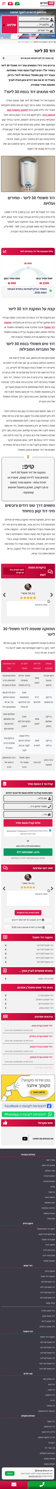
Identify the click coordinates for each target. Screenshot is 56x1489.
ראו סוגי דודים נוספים (46, 1411)
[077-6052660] (17, 3)
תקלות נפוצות (49, 1463)
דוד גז (52, 1400)
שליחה (11, 24)
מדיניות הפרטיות (11, 831)
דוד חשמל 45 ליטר (45, 949)
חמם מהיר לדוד (48, 1255)
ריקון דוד (51, 1442)
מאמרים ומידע (49, 1181)
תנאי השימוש (35, 36)
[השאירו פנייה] (10, 3)
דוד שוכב (51, 1389)
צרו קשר (51, 1192)
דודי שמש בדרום (46, 1003)
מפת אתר (51, 1218)
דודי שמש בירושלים (44, 999)
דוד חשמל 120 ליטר (44, 957)
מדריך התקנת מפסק (46, 1437)
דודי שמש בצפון (46, 1007)
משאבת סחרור (49, 1260)
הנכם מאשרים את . (35, 36)
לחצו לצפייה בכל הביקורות (17, 571)
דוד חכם (51, 1384)
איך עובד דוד (50, 1447)
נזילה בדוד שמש (48, 1431)
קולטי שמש (50, 1303)
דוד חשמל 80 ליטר (45, 962)
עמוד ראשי (50, 1159)
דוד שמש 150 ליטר (47, 1292)
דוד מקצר (51, 1421)
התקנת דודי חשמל (47, 1336)
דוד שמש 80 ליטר (48, 1281)
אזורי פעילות (50, 1170)
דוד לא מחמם (49, 1426)
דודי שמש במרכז (45, 995)
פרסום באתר (50, 1197)
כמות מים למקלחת (47, 1453)
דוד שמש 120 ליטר (47, 1287)
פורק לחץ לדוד (49, 1250)
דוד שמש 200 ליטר (47, 1297)
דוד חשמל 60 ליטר (45, 945)
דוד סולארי (50, 1405)
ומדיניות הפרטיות (24, 36)
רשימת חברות (49, 1175)
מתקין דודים (50, 1271)
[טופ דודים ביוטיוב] (25, 1138)
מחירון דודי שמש (45, 978)
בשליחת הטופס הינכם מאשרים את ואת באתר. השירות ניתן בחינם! (27, 832)
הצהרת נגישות (49, 1213)
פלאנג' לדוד (50, 1244)
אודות (52, 1186)
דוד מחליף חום (49, 1379)
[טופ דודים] (48, 3)
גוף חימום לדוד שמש (47, 1234)
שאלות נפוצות (49, 1458)
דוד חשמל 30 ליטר (47, 1342)
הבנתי (9, 1473)
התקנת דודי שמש (48, 1276)
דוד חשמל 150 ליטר (44, 953)
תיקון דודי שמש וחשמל (46, 1228)
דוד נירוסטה (50, 1394)
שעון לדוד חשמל (48, 1239)
